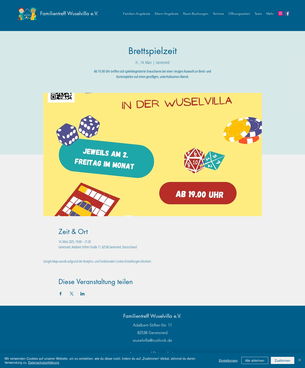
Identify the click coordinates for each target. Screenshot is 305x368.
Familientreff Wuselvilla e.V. (69, 13)
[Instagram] (280, 13)
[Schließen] (299, 360)
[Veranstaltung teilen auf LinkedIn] (82, 293)
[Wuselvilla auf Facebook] (287, 13)
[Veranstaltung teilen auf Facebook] (60, 293)
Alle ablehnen (254, 360)
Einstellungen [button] (228, 360)
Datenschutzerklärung (43, 362)
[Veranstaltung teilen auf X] (71, 293)
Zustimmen (282, 360)
